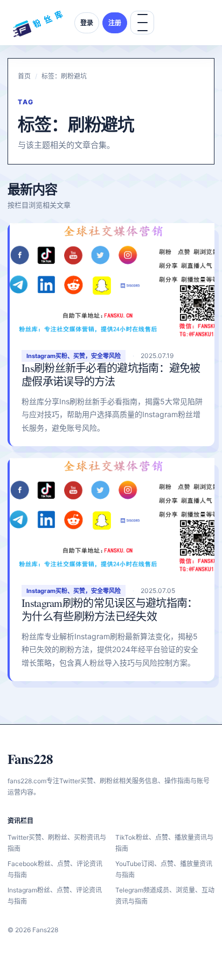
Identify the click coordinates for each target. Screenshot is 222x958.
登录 (86, 23)
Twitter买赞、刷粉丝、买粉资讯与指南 (57, 843)
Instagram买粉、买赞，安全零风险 (73, 356)
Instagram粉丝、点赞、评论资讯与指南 (55, 895)
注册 (114, 23)
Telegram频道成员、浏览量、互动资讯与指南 (164, 895)
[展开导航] (142, 22)
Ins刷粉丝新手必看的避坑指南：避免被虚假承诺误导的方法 (111, 375)
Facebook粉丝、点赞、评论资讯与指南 (55, 869)
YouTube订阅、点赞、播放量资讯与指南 (163, 869)
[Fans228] (38, 22)
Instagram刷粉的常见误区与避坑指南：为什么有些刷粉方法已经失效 (110, 610)
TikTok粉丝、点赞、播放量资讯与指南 (164, 843)
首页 (24, 76)
